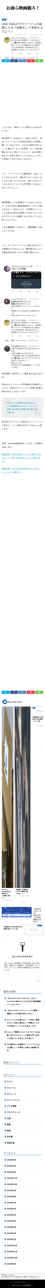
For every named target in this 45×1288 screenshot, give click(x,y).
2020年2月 (11, 1172)
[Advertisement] (22, 96)
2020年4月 (11, 1160)
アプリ (10, 1082)
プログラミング (13, 1112)
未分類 (10, 1137)
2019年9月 (11, 1190)
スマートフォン (13, 1100)
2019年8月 (11, 1196)
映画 (9, 1131)
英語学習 (11, 1143)
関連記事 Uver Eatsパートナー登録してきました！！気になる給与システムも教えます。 (21, 457)
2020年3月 (11, 1166)
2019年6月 (11, 1209)
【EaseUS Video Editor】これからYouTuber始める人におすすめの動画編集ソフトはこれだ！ (24, 1001)
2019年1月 (11, 1239)
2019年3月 (11, 1227)
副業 (4, 19)
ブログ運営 (12, 1106)
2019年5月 (11, 1215)
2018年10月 (12, 1258)
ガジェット (12, 1094)
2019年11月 (12, 1178)
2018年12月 (12, 1245)
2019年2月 (11, 1233)
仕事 (9, 1118)
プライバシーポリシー (20, 1282)
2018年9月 (11, 1264)
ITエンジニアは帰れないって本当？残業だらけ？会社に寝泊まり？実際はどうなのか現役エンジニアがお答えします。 (23, 1023)
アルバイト (12, 1088)
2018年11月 (12, 1252)
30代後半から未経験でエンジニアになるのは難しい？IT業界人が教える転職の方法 (23, 1047)
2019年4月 (11, 1221)
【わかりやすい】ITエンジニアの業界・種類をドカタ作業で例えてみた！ (23, 1012)
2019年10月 (12, 1184)
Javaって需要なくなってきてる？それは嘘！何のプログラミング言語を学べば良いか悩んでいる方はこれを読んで (23, 1035)
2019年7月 (11, 1203)
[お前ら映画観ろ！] (22, 9)
